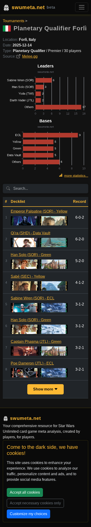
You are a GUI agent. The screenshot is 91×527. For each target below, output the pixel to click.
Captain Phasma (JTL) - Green (36, 342)
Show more (43, 389)
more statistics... (76, 175)
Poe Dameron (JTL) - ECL (32, 363)
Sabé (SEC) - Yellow (28, 276)
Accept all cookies (25, 492)
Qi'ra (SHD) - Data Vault (30, 233)
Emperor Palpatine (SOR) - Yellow (39, 211)
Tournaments (13, 21)
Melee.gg (30, 56)
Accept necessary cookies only (35, 503)
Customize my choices (28, 514)
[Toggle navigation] (81, 7)
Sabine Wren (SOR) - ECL (32, 298)
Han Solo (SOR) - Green (31, 255)
